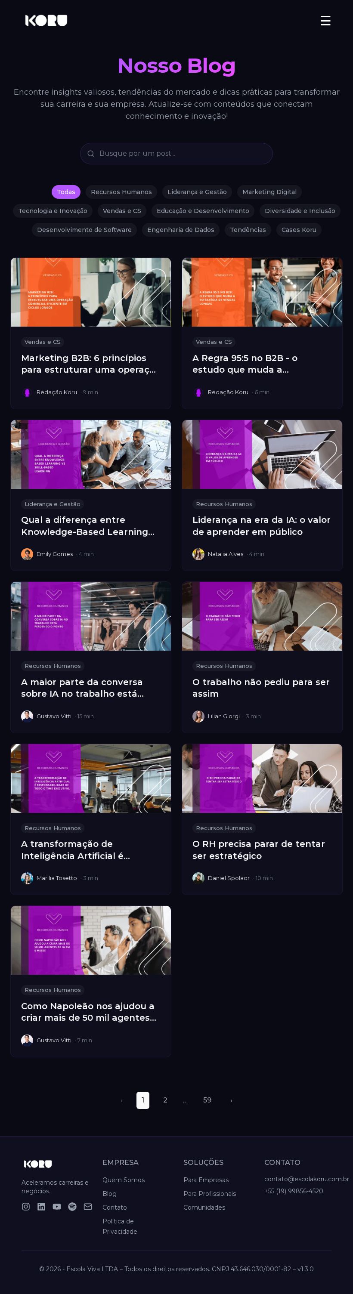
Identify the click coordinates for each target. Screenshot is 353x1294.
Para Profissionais (209, 1194)
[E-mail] (88, 1206)
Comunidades (204, 1207)
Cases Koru (299, 230)
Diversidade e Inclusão (300, 211)
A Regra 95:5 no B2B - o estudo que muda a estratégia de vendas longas (257, 370)
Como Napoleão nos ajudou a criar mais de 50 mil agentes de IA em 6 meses (88, 1018)
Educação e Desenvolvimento (203, 211)
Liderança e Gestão (197, 192)
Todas (66, 192)
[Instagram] (26, 1206)
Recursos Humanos (121, 192)
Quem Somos (123, 1180)
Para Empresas (206, 1180)
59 (207, 1100)
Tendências (248, 230)
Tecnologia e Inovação (52, 211)
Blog (109, 1194)
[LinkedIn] (41, 1206)
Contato (114, 1207)
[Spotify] (72, 1206)
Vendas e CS (122, 211)
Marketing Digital (269, 192)
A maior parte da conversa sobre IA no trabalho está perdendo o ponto (82, 694)
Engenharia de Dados (180, 230)
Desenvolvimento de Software (84, 230)
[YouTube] (57, 1206)
